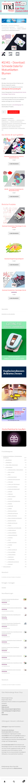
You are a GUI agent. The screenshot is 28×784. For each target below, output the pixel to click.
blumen (20, 125)
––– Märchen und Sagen (12, 511)
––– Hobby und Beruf (11, 496)
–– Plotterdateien (20, 27)
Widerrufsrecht (5, 707)
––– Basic (9, 474)
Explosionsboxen (6, 566)
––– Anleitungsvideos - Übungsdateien (15, 469)
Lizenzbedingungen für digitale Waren (11, 711)
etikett (9, 126)
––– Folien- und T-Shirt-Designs (13, 484)
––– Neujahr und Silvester (12, 523)
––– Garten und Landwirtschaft (13, 489)
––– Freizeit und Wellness (12, 486)
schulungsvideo (21, 128)
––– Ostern (9, 525)
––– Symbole (9, 544)
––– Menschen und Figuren (12, 513)
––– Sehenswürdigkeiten (12, 535)
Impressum (4, 705)
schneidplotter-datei (12, 128)
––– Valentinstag (10, 557)
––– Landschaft (10, 506)
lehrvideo (18, 126)
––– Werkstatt (10, 564)
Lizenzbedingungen (17, 104)
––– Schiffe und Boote (11, 530)
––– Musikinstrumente (11, 520)
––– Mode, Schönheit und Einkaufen (14, 518)
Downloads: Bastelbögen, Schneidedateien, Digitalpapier (14, 123)
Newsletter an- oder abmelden (8, 314)
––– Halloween (10, 494)
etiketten (14, 126)
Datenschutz (5, 714)
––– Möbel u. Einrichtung (12, 515)
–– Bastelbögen (8, 460)
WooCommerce (18, 768)
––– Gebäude (9, 491)
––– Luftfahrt (9, 508)
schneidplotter (5, 128)
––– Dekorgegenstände (12, 477)
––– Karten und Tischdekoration (13, 501)
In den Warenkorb (13, 112)
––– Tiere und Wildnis (11, 552)
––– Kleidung (9, 503)
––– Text (8, 547)
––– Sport (9, 540)
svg (2, 129)
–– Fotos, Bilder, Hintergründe (11, 465)
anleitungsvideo (11, 125)
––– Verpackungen (10, 559)
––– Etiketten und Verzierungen (15, 121)
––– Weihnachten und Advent (13, 561)
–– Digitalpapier (8, 462)
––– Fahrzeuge (10, 482)
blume (16, 125)
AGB (3, 712)
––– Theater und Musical (12, 549)
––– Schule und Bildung (11, 532)
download (4, 126)
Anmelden (4, 587)
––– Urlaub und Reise (11, 554)
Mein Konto (4, 781)
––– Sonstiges (10, 537)
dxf (7, 126)
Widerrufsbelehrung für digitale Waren (11, 709)
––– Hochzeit (9, 498)
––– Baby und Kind (10, 472)
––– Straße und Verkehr (12, 542)
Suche (14, 781)
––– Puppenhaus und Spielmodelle (14, 528)
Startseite (5, 25)
